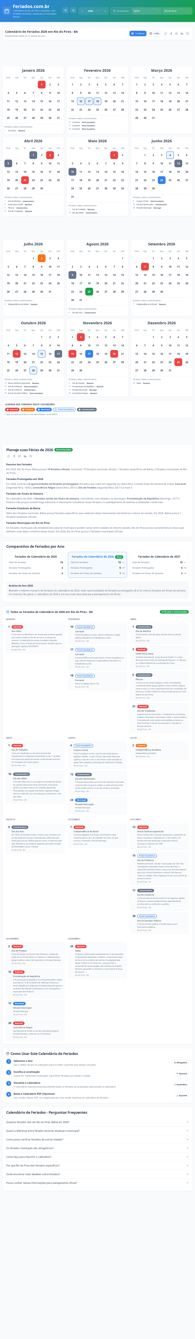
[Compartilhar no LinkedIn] (182, 33)
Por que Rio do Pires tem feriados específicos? (33, 1165)
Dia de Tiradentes (15, 211)
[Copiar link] (187, 33)
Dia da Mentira (14, 201)
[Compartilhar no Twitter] (176, 33)
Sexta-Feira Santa (15, 204)
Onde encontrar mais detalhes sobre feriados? (33, 1174)
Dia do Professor (15, 386)
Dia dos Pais (77, 312)
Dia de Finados (78, 383)
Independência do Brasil (146, 304)
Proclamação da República (83, 386)
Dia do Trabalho (79, 209)
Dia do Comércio (15, 390)
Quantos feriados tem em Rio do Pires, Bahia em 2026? (37, 1122)
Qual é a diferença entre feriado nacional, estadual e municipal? (43, 1130)
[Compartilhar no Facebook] (171, 33)
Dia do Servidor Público (18, 393)
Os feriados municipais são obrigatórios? (30, 1148)
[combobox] (93, 11)
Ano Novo (12, 130)
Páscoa (11, 208)
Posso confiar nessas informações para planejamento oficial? (41, 1183)
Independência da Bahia (18, 304)
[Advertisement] (99, 54)
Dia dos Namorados (144, 204)
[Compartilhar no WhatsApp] (165, 33)
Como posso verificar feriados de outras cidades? (34, 1139)
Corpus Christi (142, 201)
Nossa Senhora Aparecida (19, 383)
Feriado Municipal (144, 208)
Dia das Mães (78, 212)
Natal (138, 383)
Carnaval (76, 122)
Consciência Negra (80, 393)
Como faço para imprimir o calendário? (28, 1157)
